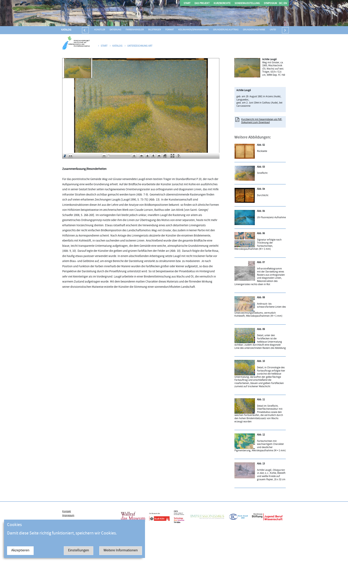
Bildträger (154, 30)
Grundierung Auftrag (225, 30)
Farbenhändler (135, 30)
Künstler (99, 30)
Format (169, 30)
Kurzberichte (222, 3)
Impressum (68, 516)
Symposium (270, 3)
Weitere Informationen (121, 550)
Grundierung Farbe (254, 30)
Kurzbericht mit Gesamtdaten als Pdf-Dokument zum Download (261, 121)
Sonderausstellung (247, 3)
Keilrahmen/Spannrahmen (193, 30)
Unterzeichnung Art (139, 46)
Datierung (115, 30)
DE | (281, 3)
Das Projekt (202, 3)
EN (285, 3)
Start (187, 3)
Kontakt (66, 512)
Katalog (66, 30)
